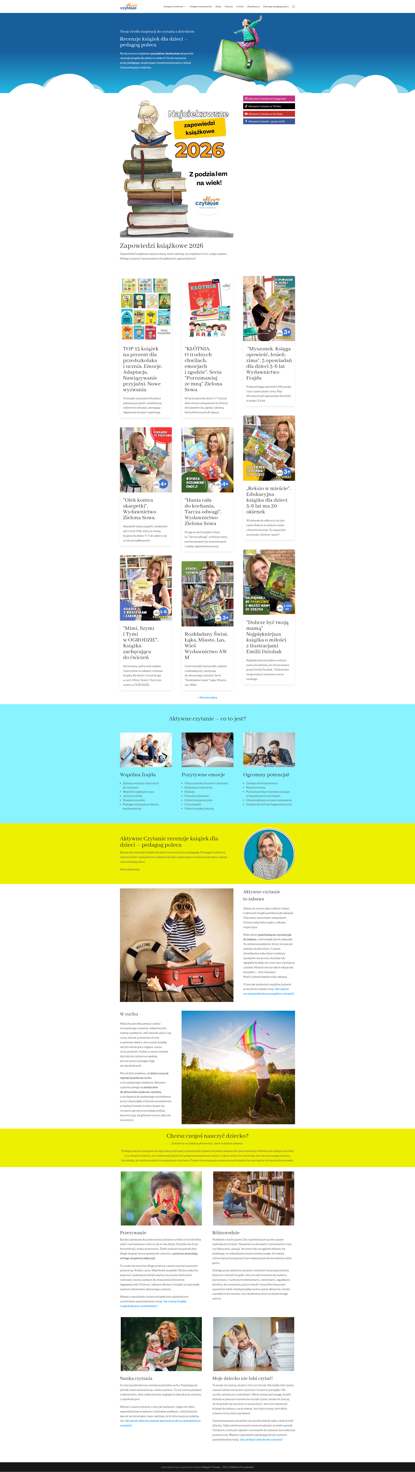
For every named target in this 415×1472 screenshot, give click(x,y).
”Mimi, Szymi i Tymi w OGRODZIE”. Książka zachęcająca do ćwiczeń (141, 643)
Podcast (229, 6)
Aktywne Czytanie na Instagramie (267, 98)
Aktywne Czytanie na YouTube (265, 113)
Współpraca (253, 6)
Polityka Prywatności (241, 1466)
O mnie (240, 6)
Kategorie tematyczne (201, 6)
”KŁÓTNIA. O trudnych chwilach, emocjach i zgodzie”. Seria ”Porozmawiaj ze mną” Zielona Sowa (203, 369)
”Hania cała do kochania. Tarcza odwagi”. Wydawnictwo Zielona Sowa (203, 512)
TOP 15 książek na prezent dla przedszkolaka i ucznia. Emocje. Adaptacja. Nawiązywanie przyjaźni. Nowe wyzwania (142, 369)
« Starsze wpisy (207, 697)
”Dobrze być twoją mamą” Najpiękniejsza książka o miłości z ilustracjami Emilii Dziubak (267, 637)
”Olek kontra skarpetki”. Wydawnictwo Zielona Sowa (139, 509)
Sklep (218, 6)
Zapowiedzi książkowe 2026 (161, 246)
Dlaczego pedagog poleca (276, 6)
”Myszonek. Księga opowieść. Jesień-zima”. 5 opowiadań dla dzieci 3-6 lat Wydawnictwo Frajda (269, 363)
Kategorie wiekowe (173, 6)
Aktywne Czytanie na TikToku (264, 106)
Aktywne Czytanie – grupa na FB (266, 121)
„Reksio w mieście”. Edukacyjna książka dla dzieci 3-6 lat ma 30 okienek (268, 500)
